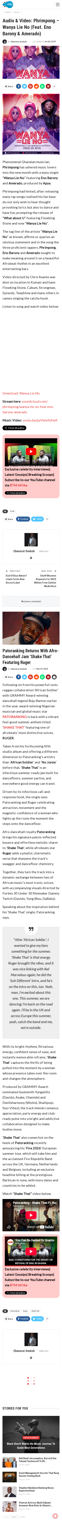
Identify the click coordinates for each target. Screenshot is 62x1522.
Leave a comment (32, 601)
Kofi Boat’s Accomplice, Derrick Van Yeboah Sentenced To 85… (37, 1460)
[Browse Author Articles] (31, 539)
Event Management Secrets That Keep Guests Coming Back (39, 1474)
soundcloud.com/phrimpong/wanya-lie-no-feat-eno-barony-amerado (28, 406)
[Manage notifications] (55, 1516)
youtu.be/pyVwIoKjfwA (40, 420)
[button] (31, 124)
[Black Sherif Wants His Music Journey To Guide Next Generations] (31, 1434)
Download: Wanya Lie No (21, 393)
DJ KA (12, 511)
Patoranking (14, 1311)
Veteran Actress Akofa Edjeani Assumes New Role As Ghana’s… (35, 1504)
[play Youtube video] (31, 451)
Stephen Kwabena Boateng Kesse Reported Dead (36, 1489)
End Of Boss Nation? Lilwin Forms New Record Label (16, 579)
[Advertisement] (31, 349)
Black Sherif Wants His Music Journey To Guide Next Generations (31, 1445)
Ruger (25, 1311)
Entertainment (31, 1438)
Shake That (35, 1311)
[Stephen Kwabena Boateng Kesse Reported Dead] (9, 1492)
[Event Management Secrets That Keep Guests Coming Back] (9, 1477)
